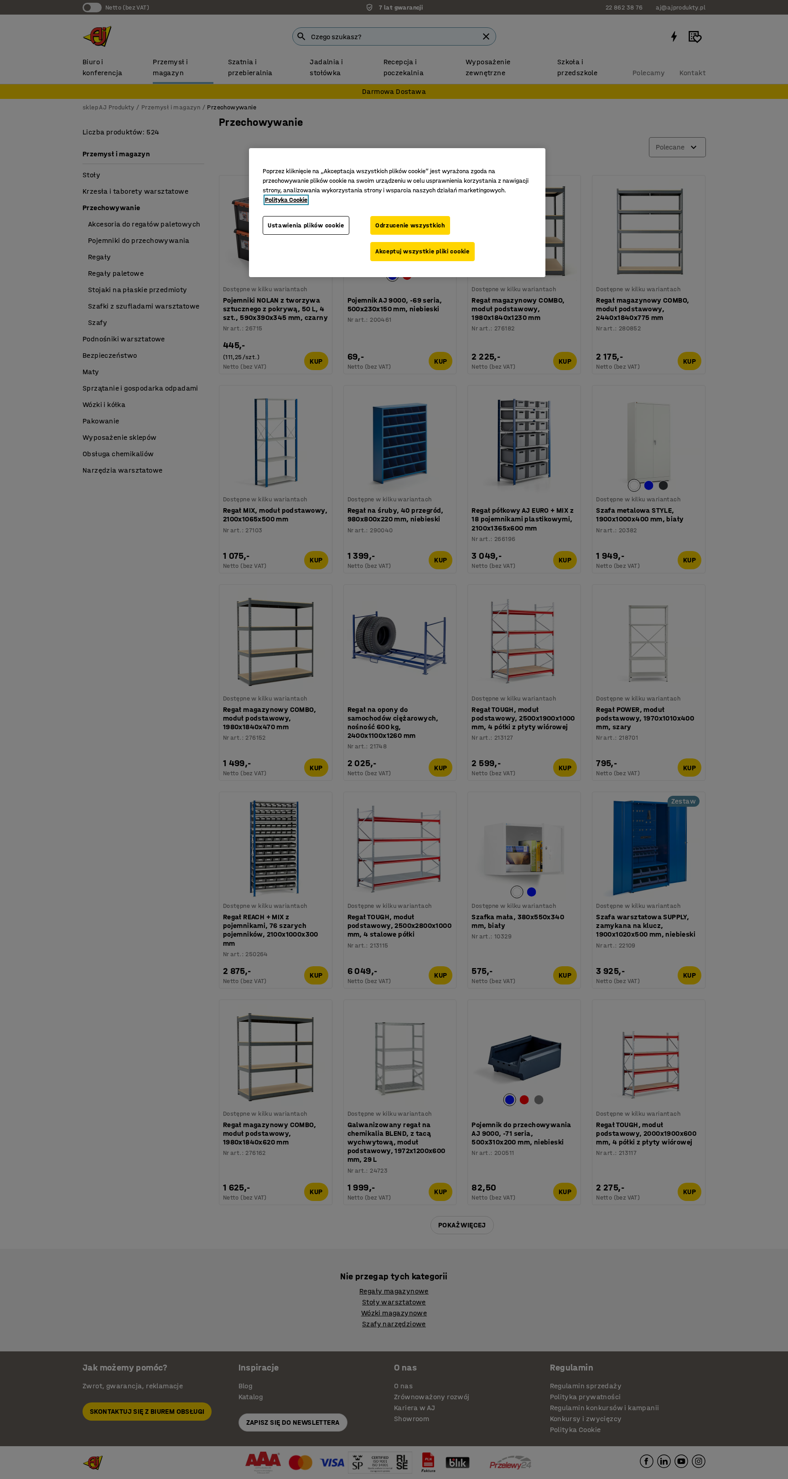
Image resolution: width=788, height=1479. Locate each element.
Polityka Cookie (286, 200)
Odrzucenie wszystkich (410, 225)
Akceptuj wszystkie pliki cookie (422, 251)
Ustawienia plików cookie (306, 225)
